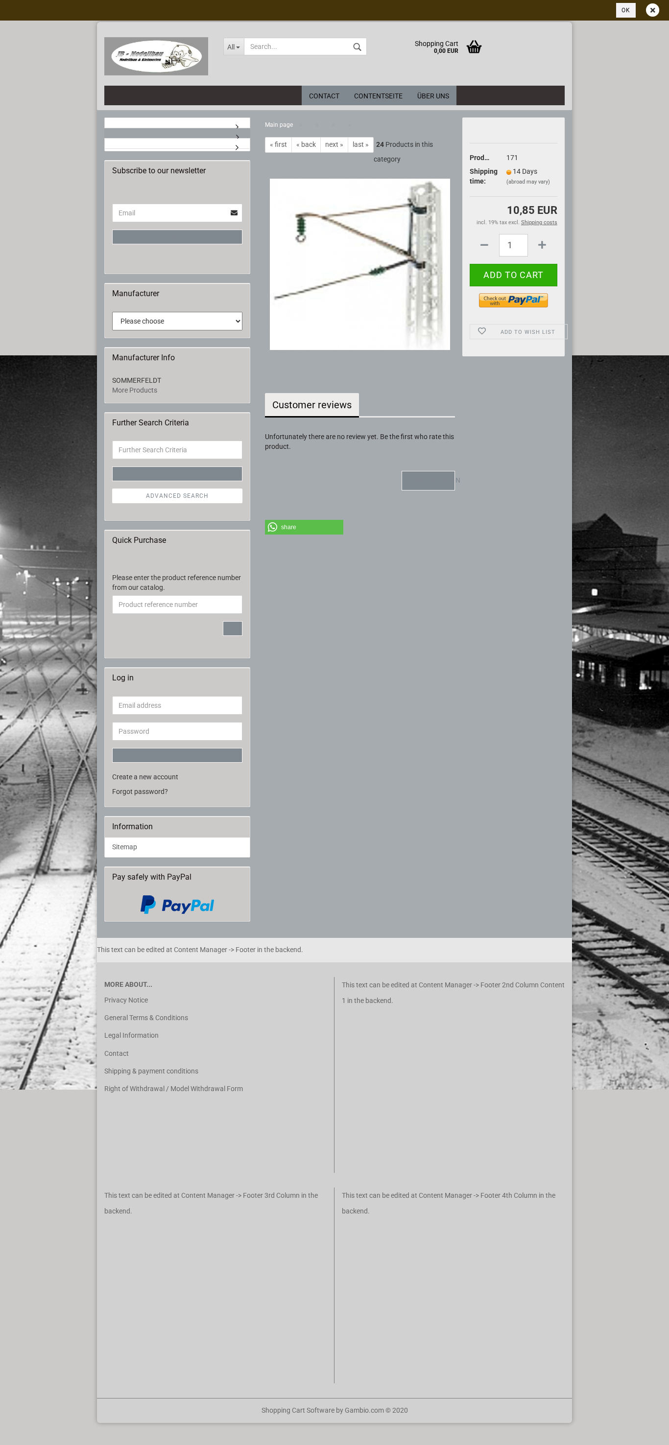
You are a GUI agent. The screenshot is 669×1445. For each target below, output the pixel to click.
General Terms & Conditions (146, 1018)
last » (361, 144)
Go (232, 628)
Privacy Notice (126, 1000)
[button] (304, 527)
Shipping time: (481, 176)
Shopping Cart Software (298, 1410)
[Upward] (27, 1430)
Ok (625, 10)
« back (306, 144)
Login (177, 236)
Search (177, 473)
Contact (324, 96)
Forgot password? (140, 791)
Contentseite (378, 96)
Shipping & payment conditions (151, 1071)
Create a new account (145, 777)
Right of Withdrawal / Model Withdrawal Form (173, 1089)
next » (334, 144)
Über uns (433, 96)
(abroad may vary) (528, 182)
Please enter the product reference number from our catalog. (176, 582)
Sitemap (124, 847)
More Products (134, 390)
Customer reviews (312, 405)
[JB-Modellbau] (156, 56)
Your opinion (431, 480)
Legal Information (131, 1035)
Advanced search (177, 495)
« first (278, 144)
